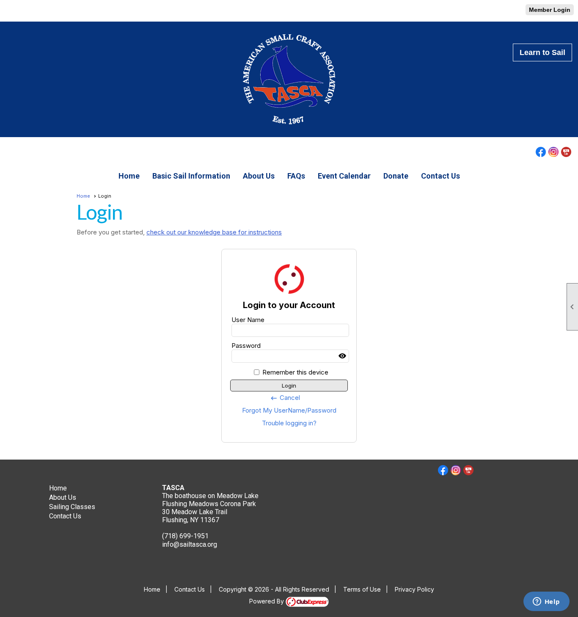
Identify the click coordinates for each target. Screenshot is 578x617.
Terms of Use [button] (362, 589)
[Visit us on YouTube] (35, 11)
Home (129, 175)
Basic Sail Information (191, 175)
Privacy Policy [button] (414, 589)
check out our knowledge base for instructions (214, 232)
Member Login (549, 9)
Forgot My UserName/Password (289, 410)
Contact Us (440, 175)
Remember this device (295, 372)
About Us (259, 175)
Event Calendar (344, 175)
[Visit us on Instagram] (22, 11)
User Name (247, 320)
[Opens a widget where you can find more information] (546, 602)
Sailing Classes (72, 507)
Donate (395, 175)
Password (246, 346)
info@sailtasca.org (189, 544)
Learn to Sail (542, 52)
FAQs (296, 175)
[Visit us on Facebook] (9, 11)
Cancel (285, 398)
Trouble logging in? (289, 423)
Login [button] (289, 385)
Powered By (267, 601)
